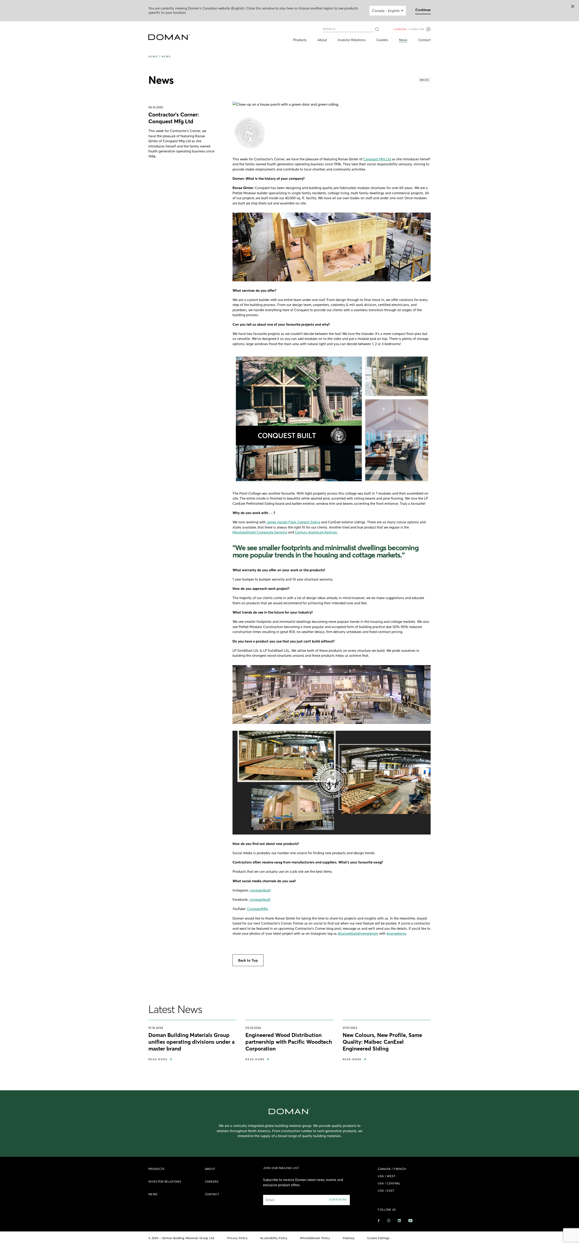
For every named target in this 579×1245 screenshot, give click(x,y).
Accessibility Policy (273, 1238)
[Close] (572, 6)
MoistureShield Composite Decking (260, 532)
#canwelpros (396, 933)
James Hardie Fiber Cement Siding (293, 522)
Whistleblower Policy (315, 1238)
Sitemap (348, 1238)
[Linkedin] (399, 1220)
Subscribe (338, 1199)
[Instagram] (388, 1220)
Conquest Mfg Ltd (377, 159)
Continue (423, 9)
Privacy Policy (237, 1238)
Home (153, 56)
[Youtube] (410, 1220)
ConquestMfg (257, 909)
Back (424, 79)
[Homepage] (169, 37)
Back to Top (248, 960)
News (403, 40)
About (322, 40)
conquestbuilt (260, 890)
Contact (424, 40)
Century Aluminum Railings (316, 532)
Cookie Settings (378, 1238)
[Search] (377, 29)
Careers (382, 40)
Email (270, 1200)
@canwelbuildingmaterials (358, 933)
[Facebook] (379, 1220)
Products (300, 40)
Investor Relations (351, 40)
